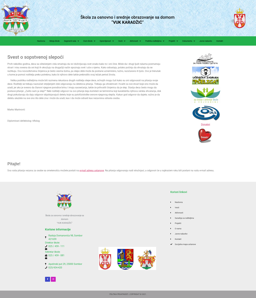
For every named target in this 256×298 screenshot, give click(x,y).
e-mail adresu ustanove (92, 170)
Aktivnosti (134, 41)
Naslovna (41, 41)
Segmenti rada (70, 41)
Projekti (172, 41)
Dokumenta (187, 41)
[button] (71, 41)
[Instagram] (53, 279)
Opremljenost (105, 41)
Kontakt (219, 41)
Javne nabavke (205, 41)
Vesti (120, 41)
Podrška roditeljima (153, 41)
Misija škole (54, 41)
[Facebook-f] (47, 279)
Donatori (205, 124)
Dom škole (87, 41)
